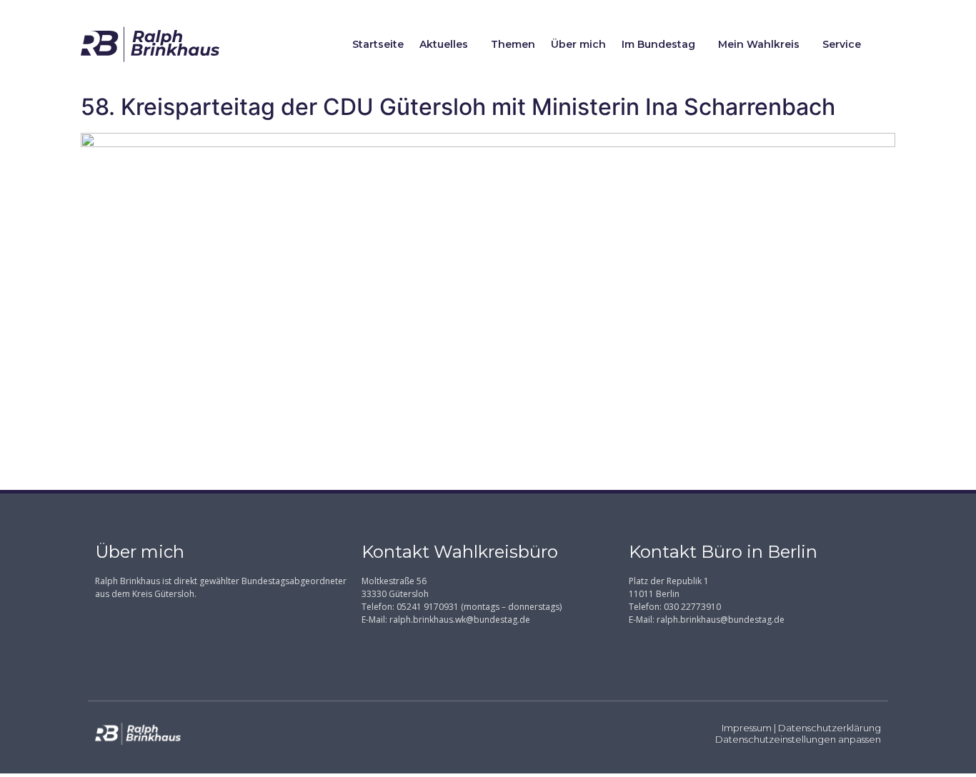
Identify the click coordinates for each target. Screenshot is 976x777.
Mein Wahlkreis (759, 44)
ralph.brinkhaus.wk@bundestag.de (459, 619)
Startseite (378, 44)
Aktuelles (443, 44)
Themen (513, 44)
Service (841, 44)
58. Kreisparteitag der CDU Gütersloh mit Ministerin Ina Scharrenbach (458, 107)
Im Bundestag (658, 44)
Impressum (747, 727)
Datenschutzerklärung (829, 727)
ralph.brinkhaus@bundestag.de (721, 619)
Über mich (578, 44)
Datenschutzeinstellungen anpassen (798, 739)
